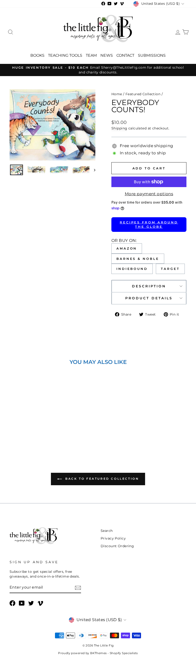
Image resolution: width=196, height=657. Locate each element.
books (37, 55)
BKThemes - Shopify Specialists (114, 653)
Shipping (119, 128)
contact (125, 55)
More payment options (149, 193)
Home (116, 94)
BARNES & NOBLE (137, 259)
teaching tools (65, 55)
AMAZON (126, 248)
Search (107, 531)
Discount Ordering (117, 546)
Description (149, 286)
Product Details (149, 298)
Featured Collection (142, 94)
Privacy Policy (113, 538)
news (106, 55)
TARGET (170, 269)
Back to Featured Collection (101, 478)
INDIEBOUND (132, 269)
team (91, 55)
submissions (152, 55)
